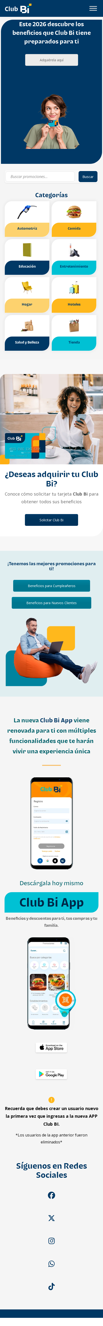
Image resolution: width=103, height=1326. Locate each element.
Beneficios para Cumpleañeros (51, 585)
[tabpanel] (51, 92)
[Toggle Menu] (93, 8)
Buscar (88, 176)
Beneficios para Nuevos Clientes (51, 603)
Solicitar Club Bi (51, 520)
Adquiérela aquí (51, 60)
